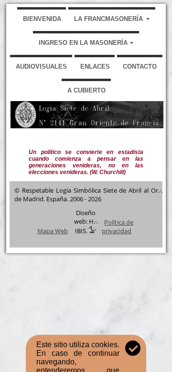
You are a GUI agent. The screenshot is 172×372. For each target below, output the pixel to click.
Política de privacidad (117, 226)
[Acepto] (132, 348)
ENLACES (95, 66)
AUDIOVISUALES (41, 66)
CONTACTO (140, 66)
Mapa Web (52, 231)
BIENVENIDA (42, 18)
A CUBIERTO (86, 90)
